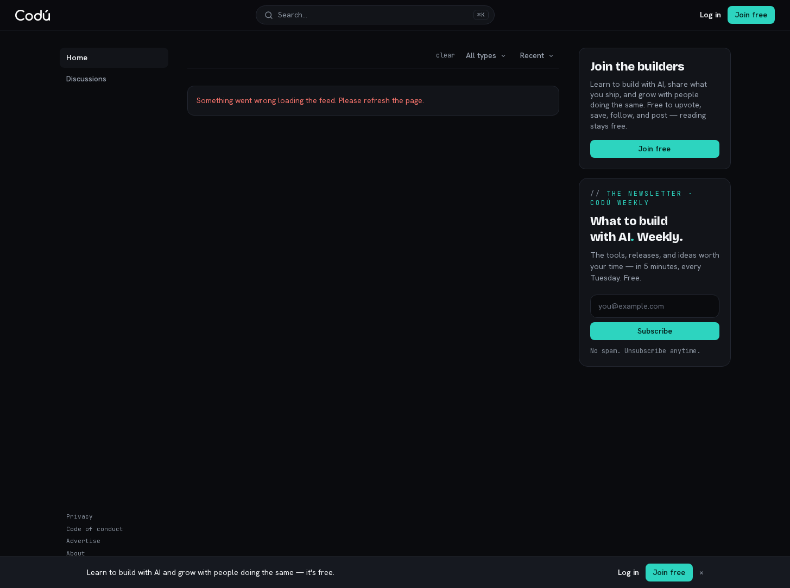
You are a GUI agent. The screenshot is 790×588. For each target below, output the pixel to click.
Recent (532, 55)
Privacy (79, 516)
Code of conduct (94, 529)
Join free (751, 15)
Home (76, 57)
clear (445, 55)
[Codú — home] (32, 15)
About (75, 553)
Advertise (83, 541)
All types (481, 55)
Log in (710, 15)
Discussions (86, 79)
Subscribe (654, 331)
